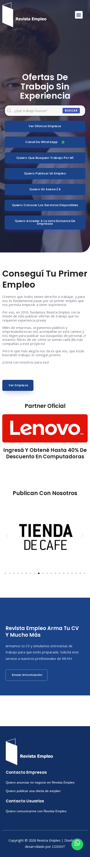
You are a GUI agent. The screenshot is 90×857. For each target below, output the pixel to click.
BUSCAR (71, 110)
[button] (79, 15)
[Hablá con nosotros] (77, 844)
